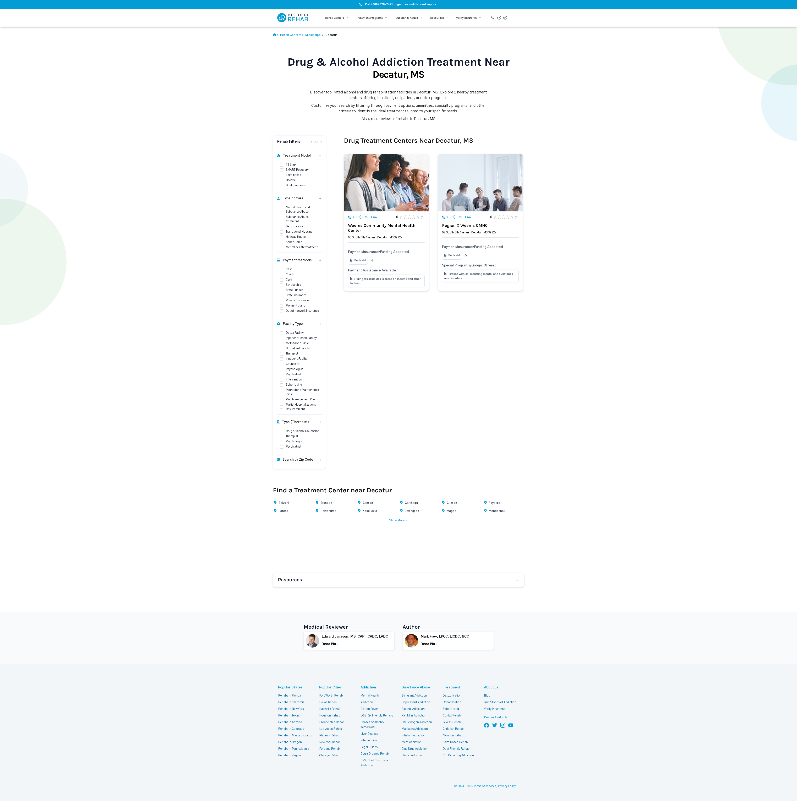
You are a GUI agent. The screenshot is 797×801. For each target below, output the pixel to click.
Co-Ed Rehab (452, 715)
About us (491, 687)
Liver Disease (369, 733)
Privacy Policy (507, 786)
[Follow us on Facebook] (486, 725)
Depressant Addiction (416, 702)
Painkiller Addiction (414, 715)
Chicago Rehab (329, 755)
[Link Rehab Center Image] (386, 182)
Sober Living (451, 709)
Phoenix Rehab (329, 735)
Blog (487, 695)
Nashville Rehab (329, 709)
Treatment (451, 687)
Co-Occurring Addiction (458, 755)
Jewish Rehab (452, 722)
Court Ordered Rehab (375, 753)
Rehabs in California (291, 702)
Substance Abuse (416, 687)
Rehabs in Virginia (289, 755)
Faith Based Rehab (455, 742)
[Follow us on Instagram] (502, 725)
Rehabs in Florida (289, 695)
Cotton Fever (369, 709)
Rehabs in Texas (288, 715)
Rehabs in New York (291, 709)
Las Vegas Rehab (330, 728)
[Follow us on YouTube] (510, 725)
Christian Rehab (453, 728)
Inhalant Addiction (413, 735)
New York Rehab (330, 742)
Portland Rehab (329, 748)
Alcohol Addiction (413, 709)
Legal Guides (369, 747)
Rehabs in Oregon (290, 742)
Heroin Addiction (413, 755)
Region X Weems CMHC (465, 225)
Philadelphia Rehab (332, 722)
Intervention (369, 740)
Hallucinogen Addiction (417, 722)
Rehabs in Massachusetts (295, 735)
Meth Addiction (412, 742)
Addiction (368, 687)
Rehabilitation (452, 702)
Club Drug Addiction (415, 748)
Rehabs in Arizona (290, 722)
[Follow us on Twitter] (494, 725)
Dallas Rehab (328, 702)
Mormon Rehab (453, 735)
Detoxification (452, 695)
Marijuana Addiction (415, 728)
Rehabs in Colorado (291, 728)
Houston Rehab (329, 715)
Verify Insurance (494, 709)
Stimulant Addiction (414, 695)
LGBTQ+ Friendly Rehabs (377, 715)
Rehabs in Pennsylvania (293, 748)
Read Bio (329, 644)
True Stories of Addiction (500, 702)
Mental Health (370, 695)
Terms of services (485, 786)
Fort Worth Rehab (331, 695)
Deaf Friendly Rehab (456, 748)
